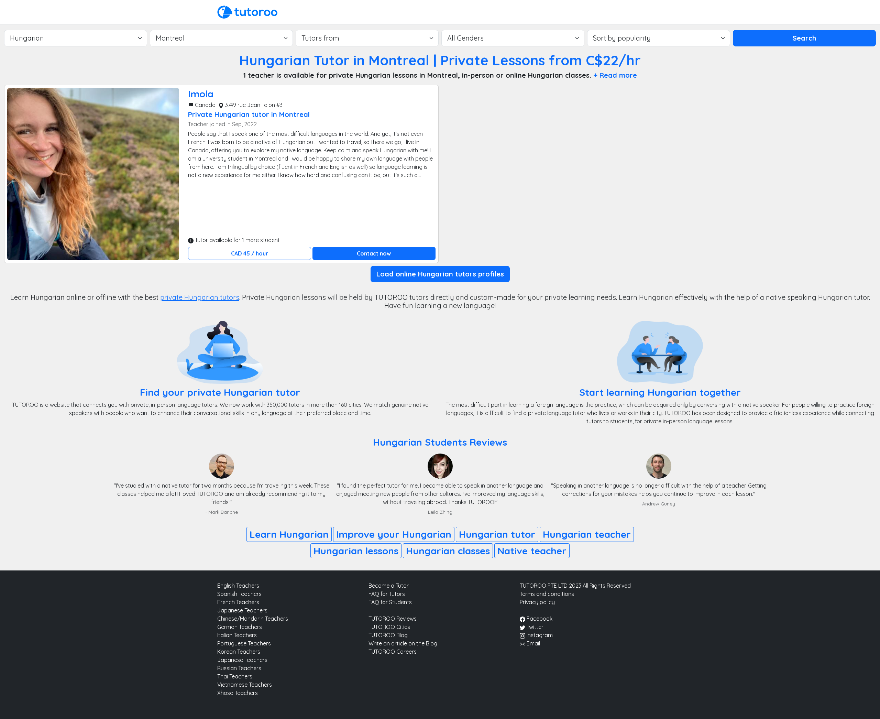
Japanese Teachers (242, 610)
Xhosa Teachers (237, 692)
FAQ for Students (390, 602)
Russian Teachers (239, 668)
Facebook (538, 618)
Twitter (534, 626)
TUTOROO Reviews (392, 618)
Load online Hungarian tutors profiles (440, 274)
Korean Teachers (238, 651)
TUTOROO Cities (389, 626)
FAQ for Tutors (386, 593)
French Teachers (238, 602)
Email (532, 643)
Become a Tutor (388, 585)
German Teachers (239, 626)
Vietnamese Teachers (244, 684)
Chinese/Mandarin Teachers (252, 618)
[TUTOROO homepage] (247, 11)
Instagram (539, 635)
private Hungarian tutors (199, 297)
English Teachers (238, 585)
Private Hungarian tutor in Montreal (249, 114)
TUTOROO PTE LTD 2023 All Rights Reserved (575, 585)
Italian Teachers (237, 635)
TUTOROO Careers (392, 651)
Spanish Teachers (239, 593)
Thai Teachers (234, 676)
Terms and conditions (547, 593)
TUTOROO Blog (388, 635)
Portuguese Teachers (244, 643)
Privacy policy (537, 602)
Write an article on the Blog (402, 643)
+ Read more (615, 75)
